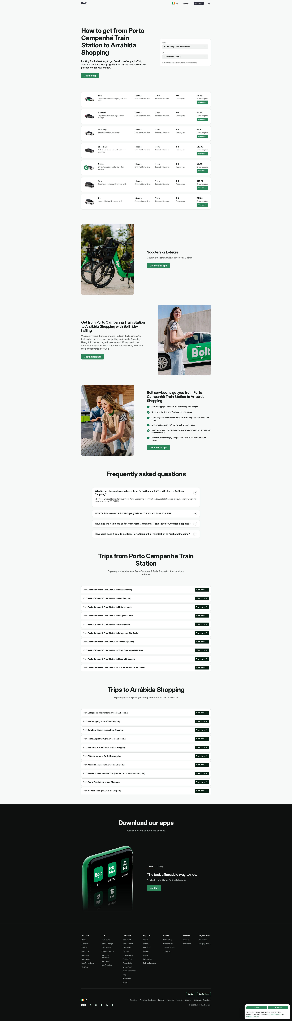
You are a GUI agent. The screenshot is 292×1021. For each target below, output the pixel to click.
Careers (126, 951)
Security (188, 1000)
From (164, 42)
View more (200, 590)
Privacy (161, 1000)
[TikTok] (112, 1005)
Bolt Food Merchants (105, 956)
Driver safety (168, 944)
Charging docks (204, 944)
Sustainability (128, 955)
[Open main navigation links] (209, 3)
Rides (84, 940)
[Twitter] (96, 1005)
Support (185, 3)
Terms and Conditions (148, 1000)
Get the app (90, 75)
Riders (145, 940)
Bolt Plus (85, 967)
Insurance (170, 1000)
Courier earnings (108, 951)
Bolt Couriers (106, 948)
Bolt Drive (85, 951)
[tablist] (156, 866)
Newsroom (127, 979)
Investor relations (129, 971)
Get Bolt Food (204, 994)
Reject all (278, 1008)
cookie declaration (275, 1014)
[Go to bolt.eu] (84, 3)
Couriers (146, 951)
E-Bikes (84, 948)
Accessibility (127, 963)
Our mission (203, 940)
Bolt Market (86, 959)
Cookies (179, 1000)
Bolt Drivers (106, 940)
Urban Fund (127, 967)
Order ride (202, 102)
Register (198, 3)
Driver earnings (107, 944)
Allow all (256, 1008)
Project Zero (127, 959)
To (163, 52)
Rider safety (167, 940)
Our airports (186, 944)
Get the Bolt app (158, 265)
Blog (124, 975)
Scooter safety (169, 948)
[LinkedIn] (107, 1005)
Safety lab (167, 951)
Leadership (127, 948)
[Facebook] (90, 1005)
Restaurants (147, 959)
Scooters (85, 944)
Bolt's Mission (128, 944)
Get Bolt (154, 888)
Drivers (145, 944)
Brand (125, 982)
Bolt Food (85, 955)
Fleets (145, 955)
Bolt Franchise (107, 965)
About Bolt (127, 940)
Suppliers (133, 1000)
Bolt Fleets (105, 961)
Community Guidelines (202, 1000)
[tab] (151, 866)
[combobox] (185, 46)
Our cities (185, 940)
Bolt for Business (88, 963)
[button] (195, 493)
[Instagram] (101, 1005)
